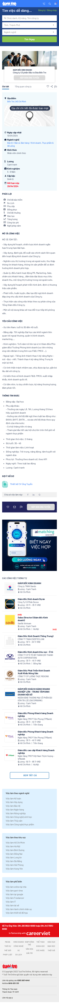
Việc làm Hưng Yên (14, 868)
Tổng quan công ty (23, 86)
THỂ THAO (40, 942)
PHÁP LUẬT (7, 954)
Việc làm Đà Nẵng (14, 861)
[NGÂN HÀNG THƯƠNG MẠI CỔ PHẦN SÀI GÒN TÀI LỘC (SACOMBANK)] (9, 693)
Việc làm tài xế (12, 905)
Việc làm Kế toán (13, 798)
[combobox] (29, 18)
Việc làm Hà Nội (13, 846)
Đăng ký (42, 10)
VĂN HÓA (29, 949)
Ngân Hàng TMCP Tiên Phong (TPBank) (35, 719)
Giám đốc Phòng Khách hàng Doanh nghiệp (35, 714)
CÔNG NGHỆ (18, 946)
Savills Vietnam (24, 623)
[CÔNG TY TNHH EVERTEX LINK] (9, 641)
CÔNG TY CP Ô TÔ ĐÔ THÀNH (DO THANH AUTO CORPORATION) (35, 656)
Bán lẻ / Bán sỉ (13, 143)
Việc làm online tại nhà (16, 887)
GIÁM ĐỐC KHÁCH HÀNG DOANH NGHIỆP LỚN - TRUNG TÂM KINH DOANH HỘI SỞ (34, 692)
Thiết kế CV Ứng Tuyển (21, 484)
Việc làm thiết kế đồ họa (17, 912)
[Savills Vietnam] (9, 619)
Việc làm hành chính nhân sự (19, 909)
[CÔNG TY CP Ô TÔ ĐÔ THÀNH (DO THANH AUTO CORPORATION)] (9, 656)
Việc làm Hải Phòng (14, 865)
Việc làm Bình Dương (15, 850)
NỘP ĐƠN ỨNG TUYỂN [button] (29, 78)
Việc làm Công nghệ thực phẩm (20, 824)
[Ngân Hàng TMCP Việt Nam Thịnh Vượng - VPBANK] (9, 755)
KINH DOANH (18, 942)
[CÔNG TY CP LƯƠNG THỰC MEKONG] (9, 675)
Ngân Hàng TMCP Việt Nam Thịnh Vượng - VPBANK (36, 757)
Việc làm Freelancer (15, 898)
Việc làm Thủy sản (14, 820)
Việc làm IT (11, 901)
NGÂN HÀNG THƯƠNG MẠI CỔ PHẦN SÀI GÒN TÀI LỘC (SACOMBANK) (35, 699)
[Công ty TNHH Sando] (9, 588)
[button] (49, 3)
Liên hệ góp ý (7, 997)
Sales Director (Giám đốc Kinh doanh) (33, 619)
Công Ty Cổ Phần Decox (28, 602)
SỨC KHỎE (40, 950)
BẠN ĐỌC (51, 946)
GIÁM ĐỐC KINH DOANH (29, 583)
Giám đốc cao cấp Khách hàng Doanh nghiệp (36, 751)
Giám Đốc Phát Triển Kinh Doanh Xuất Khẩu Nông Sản (34, 672)
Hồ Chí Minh (21, 101)
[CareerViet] (38, 933)
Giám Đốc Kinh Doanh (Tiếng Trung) (35, 636)
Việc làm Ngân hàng (15, 809)
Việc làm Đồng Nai (14, 854)
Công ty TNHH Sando (27, 586)
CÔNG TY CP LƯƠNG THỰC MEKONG (33, 676)
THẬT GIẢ (51, 950)
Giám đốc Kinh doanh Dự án (31, 599)
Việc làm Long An (14, 857)
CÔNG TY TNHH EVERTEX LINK (31, 639)
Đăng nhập (52, 10)
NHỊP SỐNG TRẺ (29, 943)
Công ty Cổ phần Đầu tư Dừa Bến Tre (29, 72)
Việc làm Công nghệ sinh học (19, 817)
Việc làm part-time (14, 890)
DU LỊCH (18, 954)
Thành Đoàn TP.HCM (10, 992)
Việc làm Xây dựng (14, 802)
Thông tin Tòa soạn (9, 989)
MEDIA (7, 942)
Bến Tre (10, 101)
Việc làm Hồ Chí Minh (15, 842)
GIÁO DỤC (51, 942)
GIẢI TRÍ (29, 953)
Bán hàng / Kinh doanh (31, 143)
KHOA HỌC (40, 946)
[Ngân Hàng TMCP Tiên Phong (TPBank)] (9, 718)
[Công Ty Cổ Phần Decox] (9, 604)
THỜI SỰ (7, 946)
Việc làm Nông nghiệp (16, 813)
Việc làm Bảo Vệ (13, 806)
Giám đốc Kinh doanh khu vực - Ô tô (35, 651)
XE (18, 950)
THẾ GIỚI (7, 950)
